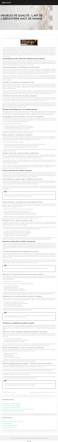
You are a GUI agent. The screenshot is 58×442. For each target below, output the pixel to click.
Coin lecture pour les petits (7, 423)
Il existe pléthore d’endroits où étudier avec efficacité (12, 421)
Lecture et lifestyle (29, 2)
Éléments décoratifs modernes (9, 392)
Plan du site (29, 441)
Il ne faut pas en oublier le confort (8, 427)
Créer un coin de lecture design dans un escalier (11, 407)
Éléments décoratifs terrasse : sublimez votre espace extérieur (42, 392)
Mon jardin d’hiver (51, 2)
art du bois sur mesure (42, 54)
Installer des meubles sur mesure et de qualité (11, 405)
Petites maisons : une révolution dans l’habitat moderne (13, 411)
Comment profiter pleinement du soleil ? (10, 425)
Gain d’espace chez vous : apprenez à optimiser (11, 403)
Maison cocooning (40, 2)
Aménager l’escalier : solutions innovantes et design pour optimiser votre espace (17, 409)
